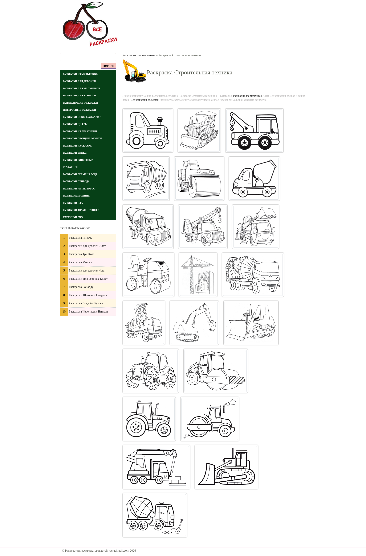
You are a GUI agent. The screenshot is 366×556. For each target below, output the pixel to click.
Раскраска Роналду (81, 286)
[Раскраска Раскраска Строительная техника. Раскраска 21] (226, 467)
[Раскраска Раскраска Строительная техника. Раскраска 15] (251, 323)
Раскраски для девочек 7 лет (87, 245)
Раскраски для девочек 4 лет (87, 270)
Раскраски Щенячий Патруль (88, 295)
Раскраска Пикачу (80, 237)
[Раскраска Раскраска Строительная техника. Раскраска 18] (149, 419)
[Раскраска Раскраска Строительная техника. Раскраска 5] (199, 178)
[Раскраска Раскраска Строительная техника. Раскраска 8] (203, 227)
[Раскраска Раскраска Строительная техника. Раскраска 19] (209, 419)
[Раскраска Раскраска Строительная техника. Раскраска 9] (255, 227)
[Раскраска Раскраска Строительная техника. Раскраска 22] (155, 515)
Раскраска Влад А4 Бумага (86, 303)
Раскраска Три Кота (81, 254)
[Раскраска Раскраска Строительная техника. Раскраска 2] (199, 130)
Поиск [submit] (108, 66)
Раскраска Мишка (80, 262)
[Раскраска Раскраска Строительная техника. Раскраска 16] (151, 371)
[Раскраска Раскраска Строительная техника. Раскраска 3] (254, 130)
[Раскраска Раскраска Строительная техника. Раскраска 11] (198, 275)
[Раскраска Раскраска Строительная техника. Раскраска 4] (146, 178)
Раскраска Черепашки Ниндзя (88, 311)
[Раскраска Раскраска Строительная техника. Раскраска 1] (148, 130)
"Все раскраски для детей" (145, 99)
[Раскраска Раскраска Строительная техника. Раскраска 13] (144, 323)
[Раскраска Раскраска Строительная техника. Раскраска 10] (148, 275)
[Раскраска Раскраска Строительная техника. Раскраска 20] (156, 467)
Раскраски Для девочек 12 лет (88, 278)
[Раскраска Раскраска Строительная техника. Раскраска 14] (194, 323)
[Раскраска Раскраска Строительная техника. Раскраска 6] (254, 178)
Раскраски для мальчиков (139, 55)
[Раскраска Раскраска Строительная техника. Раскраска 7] (148, 227)
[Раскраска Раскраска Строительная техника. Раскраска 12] (253, 275)
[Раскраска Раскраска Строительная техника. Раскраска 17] (215, 371)
